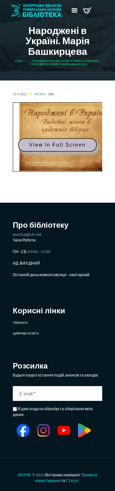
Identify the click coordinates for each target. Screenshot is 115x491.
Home (18, 61)
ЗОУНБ (24, 474)
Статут (72, 480)
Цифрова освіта (26, 333)
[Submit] (98, 393)
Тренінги (20, 323)
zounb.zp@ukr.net (27, 234)
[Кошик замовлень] (87, 10)
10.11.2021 (20, 94)
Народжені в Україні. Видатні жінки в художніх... (66, 61)
